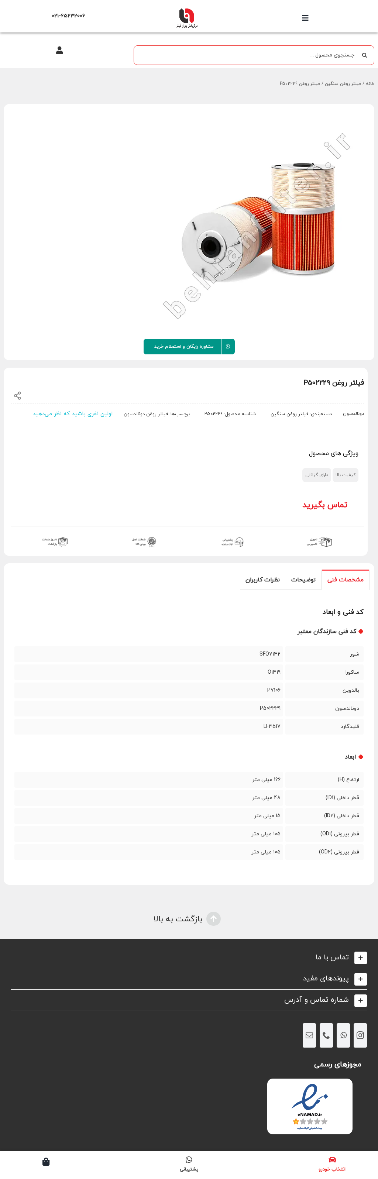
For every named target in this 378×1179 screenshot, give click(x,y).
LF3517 (272, 726)
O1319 (274, 672)
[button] (189, 957)
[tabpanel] (189, 737)
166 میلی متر (266, 779)
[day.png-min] (55, 536)
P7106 (274, 690)
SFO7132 (270, 654)
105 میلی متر (266, 834)
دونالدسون (353, 413)
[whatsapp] (343, 1035)
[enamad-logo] (310, 1085)
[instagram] (360, 1035)
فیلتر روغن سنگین (343, 84)
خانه (370, 84)
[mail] (309, 1035)
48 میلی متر (266, 797)
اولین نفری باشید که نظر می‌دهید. (72, 414)
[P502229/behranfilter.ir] (258, 224)
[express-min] (320, 536)
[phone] (326, 1035)
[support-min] (231, 536)
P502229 (270, 708)
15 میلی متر (267, 815)
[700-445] (186, 10)
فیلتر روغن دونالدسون (146, 414)
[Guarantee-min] (143, 536)
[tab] (345, 580)
